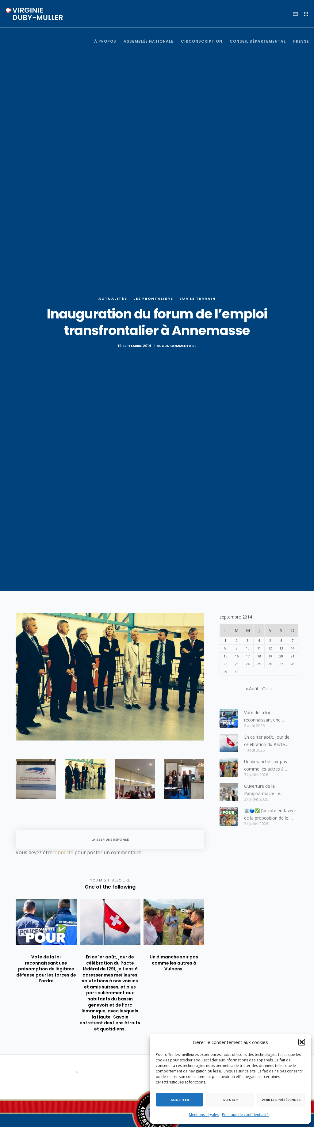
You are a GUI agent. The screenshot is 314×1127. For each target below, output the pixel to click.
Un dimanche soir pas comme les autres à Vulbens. (265, 766)
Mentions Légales (204, 1114)
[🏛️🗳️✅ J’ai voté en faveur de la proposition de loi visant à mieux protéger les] (229, 816)
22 (225, 663)
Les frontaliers (153, 298)
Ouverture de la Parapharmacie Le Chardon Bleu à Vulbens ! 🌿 (268, 790)
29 (225, 671)
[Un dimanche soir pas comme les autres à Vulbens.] (229, 767)
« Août (252, 688)
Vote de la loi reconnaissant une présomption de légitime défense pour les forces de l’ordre (270, 717)
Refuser (230, 1099)
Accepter (179, 1099)
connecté (62, 852)
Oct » (267, 688)
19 (270, 656)
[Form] (292, 14)
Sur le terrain (197, 298)
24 (248, 663)
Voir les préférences (281, 1099)
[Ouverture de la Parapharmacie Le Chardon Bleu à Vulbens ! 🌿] (229, 791)
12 (270, 648)
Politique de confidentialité (245, 1114)
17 (248, 656)
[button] (302, 1042)
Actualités (112, 298)
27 (281, 663)
